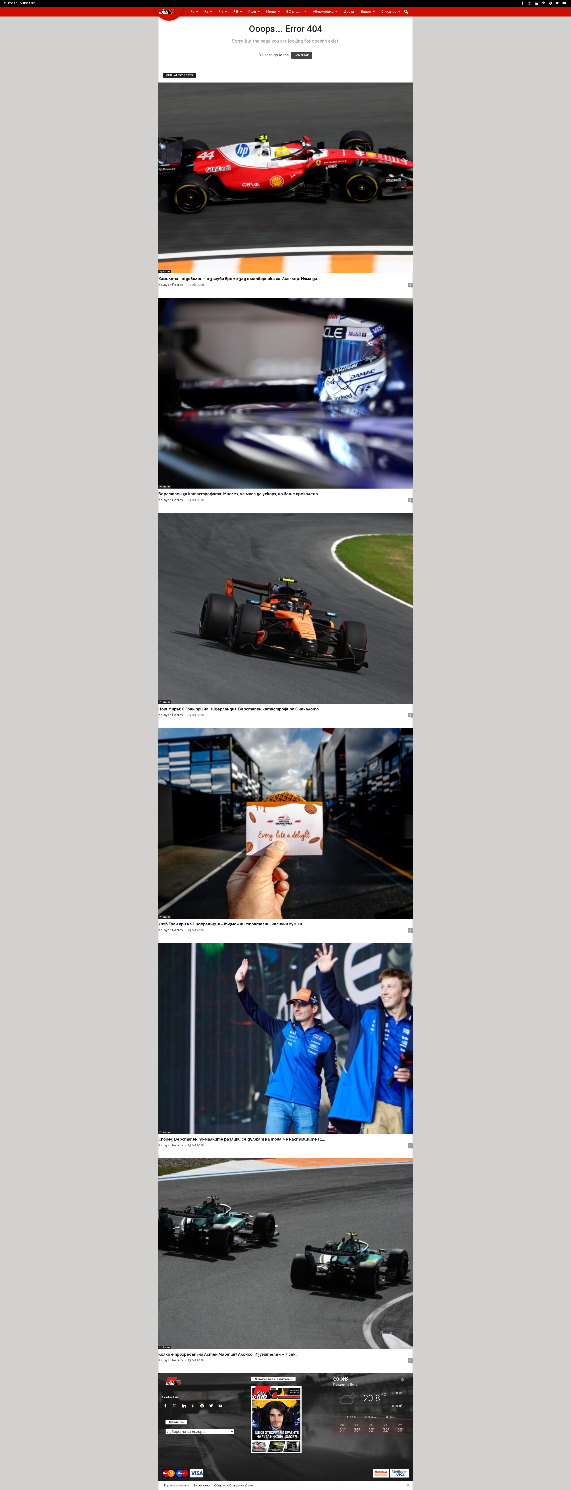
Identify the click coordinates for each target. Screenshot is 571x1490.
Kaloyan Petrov (170, 285)
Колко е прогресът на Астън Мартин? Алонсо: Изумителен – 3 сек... (228, 1354)
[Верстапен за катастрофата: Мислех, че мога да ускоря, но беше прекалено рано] (285, 393)
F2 (206, 11)
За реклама (202, 1485)
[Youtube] (564, 3)
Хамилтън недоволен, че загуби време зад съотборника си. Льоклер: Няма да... (239, 278)
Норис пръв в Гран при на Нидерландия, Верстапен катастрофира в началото (238, 709)
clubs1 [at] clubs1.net (196, 1397)
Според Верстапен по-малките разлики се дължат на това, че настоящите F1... (241, 1139)
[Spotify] (550, 3)
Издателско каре (176, 1485)
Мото (271, 11)
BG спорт (294, 11)
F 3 (221, 11)
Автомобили (323, 11)
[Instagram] (529, 3)
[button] (406, 12)
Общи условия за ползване (233, 1485)
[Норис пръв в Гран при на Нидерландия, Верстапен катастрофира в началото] (285, 608)
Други (349, 11)
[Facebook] (522, 3)
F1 (192, 11)
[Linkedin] (536, 3)
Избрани (164, 271)
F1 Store (10, 3)
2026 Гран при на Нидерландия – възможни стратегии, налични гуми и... (231, 924)
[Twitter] (557, 3)
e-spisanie (27, 3)
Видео (366, 11)
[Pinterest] (543, 3)
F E (236, 11)
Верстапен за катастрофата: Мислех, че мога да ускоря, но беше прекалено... (239, 493)
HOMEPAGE (301, 55)
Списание (388, 11)
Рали (252, 11)
